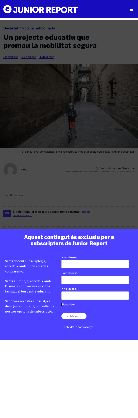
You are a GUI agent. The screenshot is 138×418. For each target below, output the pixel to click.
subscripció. (43, 311)
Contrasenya (69, 273)
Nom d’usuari (69, 257)
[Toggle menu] (132, 10)
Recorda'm (68, 304)
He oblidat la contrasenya (77, 327)
